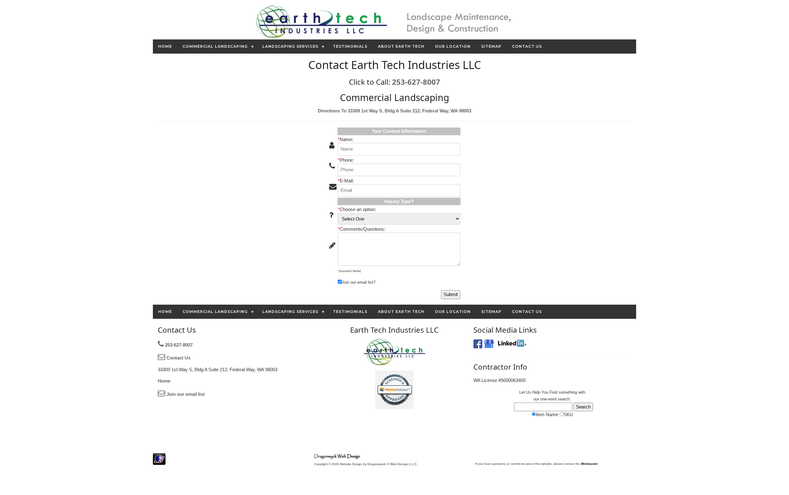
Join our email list (185, 394)
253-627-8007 (416, 82)
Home (164, 380)
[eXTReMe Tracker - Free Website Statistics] (159, 461)
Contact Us (177, 357)
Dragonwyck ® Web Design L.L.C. (392, 464)
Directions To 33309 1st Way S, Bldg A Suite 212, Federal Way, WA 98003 (394, 110)
